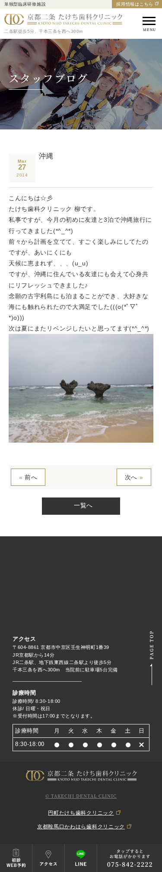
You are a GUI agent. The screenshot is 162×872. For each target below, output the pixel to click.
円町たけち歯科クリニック (81, 813)
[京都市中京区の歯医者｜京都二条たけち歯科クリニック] (63, 19)
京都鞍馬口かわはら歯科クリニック (81, 827)
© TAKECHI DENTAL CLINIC (81, 796)
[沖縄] (81, 437)
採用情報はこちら (134, 4)
